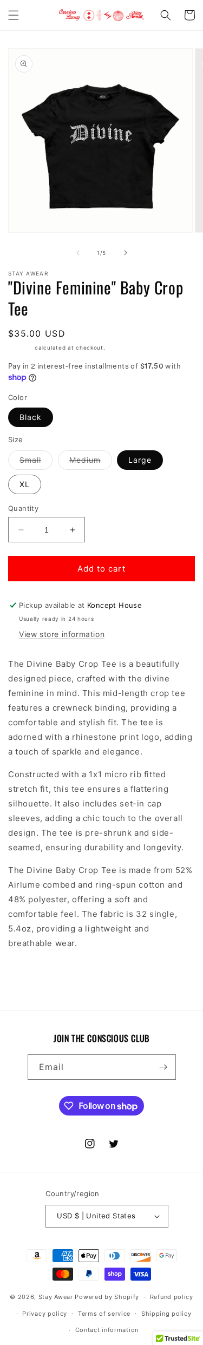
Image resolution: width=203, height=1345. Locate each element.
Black (30, 417)
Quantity (23, 508)
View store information (61, 634)
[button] (13, 15)
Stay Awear (55, 1297)
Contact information (107, 1330)
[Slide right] (125, 253)
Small (36, 462)
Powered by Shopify (107, 1297)
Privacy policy (44, 1313)
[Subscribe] (163, 1067)
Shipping (20, 347)
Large (140, 459)
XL (24, 484)
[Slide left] (78, 253)
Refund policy (171, 1297)
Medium (90, 462)
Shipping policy (166, 1313)
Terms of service (104, 1313)
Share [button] (32, 975)
